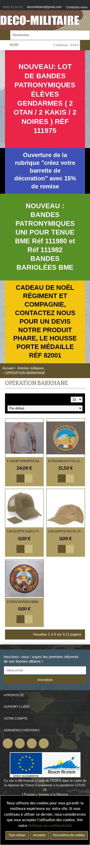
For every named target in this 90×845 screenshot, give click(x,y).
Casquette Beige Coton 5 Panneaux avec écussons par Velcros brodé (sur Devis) (66, 531)
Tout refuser (17, 835)
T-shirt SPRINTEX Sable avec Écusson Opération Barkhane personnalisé (25, 461)
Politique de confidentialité (50, 826)
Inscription (45, 680)
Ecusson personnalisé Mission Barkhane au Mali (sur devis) (25, 602)
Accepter (39, 835)
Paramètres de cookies (69, 835)
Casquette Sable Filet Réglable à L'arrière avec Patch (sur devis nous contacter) (25, 531)
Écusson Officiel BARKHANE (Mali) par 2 (66, 461)
